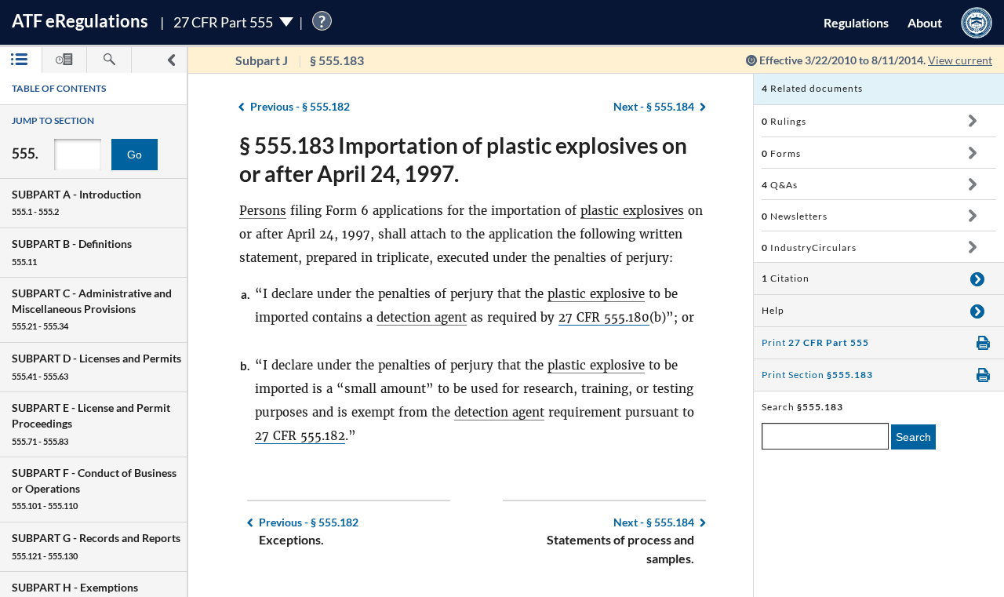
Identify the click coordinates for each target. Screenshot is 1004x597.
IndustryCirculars (809, 247)
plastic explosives (632, 210)
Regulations (856, 22)
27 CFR (581, 317)
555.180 (626, 317)
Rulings (784, 121)
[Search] (109, 60)
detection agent (421, 317)
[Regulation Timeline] (64, 60)
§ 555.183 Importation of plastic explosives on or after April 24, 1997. (463, 159)
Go (134, 154)
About (925, 22)
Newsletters (795, 216)
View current (960, 60)
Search (913, 437)
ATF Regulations (80, 20)
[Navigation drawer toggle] (171, 60)
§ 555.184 (653, 106)
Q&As (780, 185)
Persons (262, 210)
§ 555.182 (300, 106)
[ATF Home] (976, 22)
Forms (781, 153)
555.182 (322, 435)
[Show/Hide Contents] (972, 121)
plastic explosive (596, 293)
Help (773, 310)
